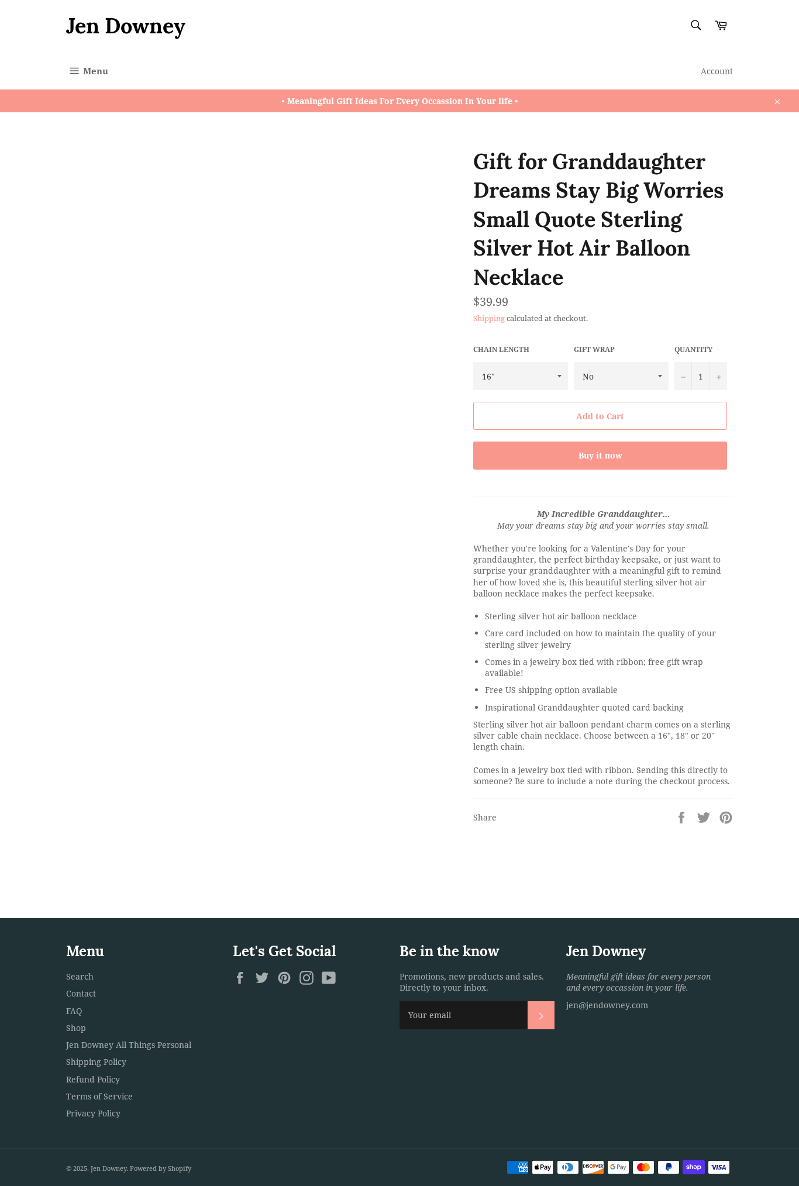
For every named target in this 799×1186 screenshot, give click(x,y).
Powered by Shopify (160, 1168)
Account (717, 71)
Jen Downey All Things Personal (128, 1044)
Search (80, 976)
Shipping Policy (96, 1061)
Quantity (693, 349)
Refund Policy (93, 1079)
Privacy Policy (93, 1113)
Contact (81, 993)
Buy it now (600, 455)
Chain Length (501, 349)
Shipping (489, 318)
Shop (76, 1027)
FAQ (74, 1010)
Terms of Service (99, 1096)
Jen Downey (125, 25)
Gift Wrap (594, 349)
